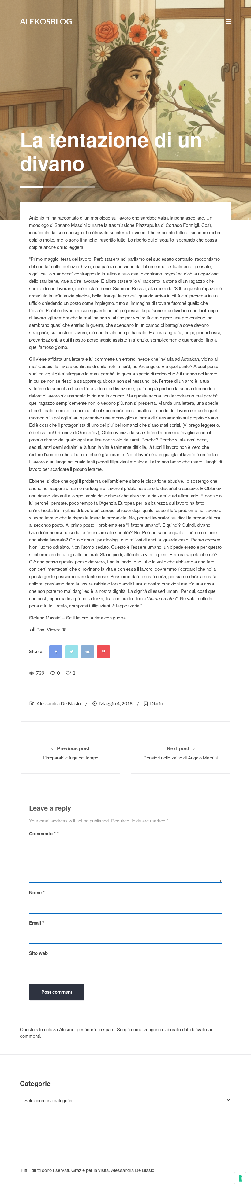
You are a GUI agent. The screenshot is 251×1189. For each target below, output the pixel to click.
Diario (156, 703)
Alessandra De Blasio (58, 703)
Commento (42, 833)
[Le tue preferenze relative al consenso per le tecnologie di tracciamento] (240, 1178)
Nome (37, 892)
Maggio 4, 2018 (116, 703)
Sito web (38, 953)
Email (36, 923)
